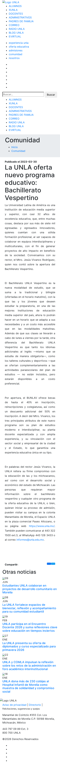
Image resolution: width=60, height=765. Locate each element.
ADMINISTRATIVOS (20, 17)
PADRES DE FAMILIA (21, 21)
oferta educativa (19, 46)
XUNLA (13, 9)
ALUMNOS (15, 6)
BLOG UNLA (16, 32)
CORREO (14, 25)
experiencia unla (18, 42)
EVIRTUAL (15, 36)
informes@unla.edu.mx (30, 539)
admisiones (15, 50)
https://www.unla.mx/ (42, 526)
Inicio (14, 147)
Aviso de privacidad (14, 704)
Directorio (35, 704)
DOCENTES (16, 13)
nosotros (14, 58)
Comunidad (18, 150)
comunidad (15, 54)
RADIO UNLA (17, 28)
